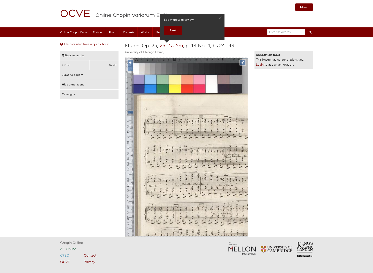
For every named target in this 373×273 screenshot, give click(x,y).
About (112, 32)
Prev (66, 65)
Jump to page (71, 74)
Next (112, 65)
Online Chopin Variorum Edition (134, 15)
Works (145, 32)
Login (305, 7)
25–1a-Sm (171, 46)
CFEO (64, 255)
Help (159, 32)
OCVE (75, 14)
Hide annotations (73, 84)
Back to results (74, 55)
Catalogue (68, 94)
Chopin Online (71, 243)
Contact (90, 255)
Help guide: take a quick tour (86, 44)
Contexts (128, 32)
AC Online (68, 249)
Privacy (89, 262)
